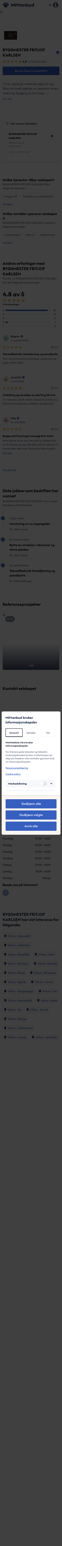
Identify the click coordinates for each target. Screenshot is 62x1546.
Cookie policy (13, 774)
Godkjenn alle (31, 804)
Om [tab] (48, 732)
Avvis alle (31, 826)
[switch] (43, 784)
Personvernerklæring (16, 768)
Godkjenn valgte (31, 815)
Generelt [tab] (14, 732)
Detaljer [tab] (31, 732)
